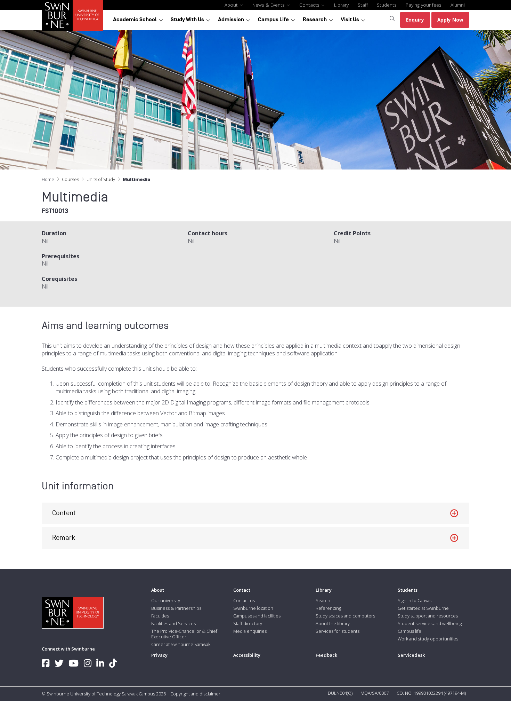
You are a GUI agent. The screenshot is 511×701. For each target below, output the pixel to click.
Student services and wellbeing (430, 623)
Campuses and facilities (257, 616)
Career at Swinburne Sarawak (180, 644)
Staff (363, 4)
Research (315, 19)
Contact (241, 590)
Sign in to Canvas (414, 600)
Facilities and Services (173, 623)
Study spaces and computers (345, 616)
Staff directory (247, 623)
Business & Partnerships (176, 608)
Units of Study (101, 179)
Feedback (326, 655)
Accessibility (246, 655)
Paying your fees (423, 4)
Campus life (409, 631)
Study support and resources (428, 616)
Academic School (135, 19)
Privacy (159, 655)
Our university (165, 600)
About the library (333, 623)
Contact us (244, 600)
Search (323, 600)
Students (387, 4)
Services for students (337, 631)
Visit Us (350, 19)
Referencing (328, 608)
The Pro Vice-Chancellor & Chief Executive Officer (184, 634)
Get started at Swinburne (423, 608)
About (232, 4)
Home (48, 179)
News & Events (269, 4)
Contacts (310, 4)
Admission (231, 19)
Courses (70, 179)
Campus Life (273, 19)
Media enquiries (250, 631)
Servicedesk (411, 655)
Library (341, 4)
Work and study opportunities (428, 639)
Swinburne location (253, 608)
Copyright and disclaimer (195, 694)
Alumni (458, 4)
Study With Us (187, 19)
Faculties (160, 616)
